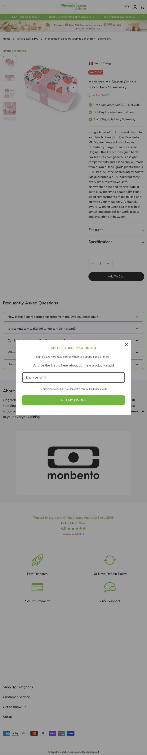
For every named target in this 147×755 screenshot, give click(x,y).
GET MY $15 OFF (73, 400)
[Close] (126, 344)
